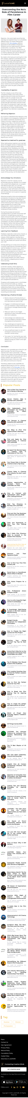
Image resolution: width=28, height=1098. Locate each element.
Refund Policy (5, 1050)
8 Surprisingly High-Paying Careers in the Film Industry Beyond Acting (16, 611)
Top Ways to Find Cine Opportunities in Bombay (16, 430)
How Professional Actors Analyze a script (16, 591)
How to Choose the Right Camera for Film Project (16, 631)
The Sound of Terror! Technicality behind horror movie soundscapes (16, 822)
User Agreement (6, 1045)
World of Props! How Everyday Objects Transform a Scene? (16, 714)
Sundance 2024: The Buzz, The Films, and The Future (16, 925)
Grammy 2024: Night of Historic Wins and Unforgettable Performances (16, 897)
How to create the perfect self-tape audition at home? (16, 704)
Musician (6, 1022)
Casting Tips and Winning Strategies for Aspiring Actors (16, 787)
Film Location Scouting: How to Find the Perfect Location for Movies (16, 673)
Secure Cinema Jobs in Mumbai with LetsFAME (16, 399)
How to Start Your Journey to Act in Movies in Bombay (16, 390)
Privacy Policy (5, 1048)
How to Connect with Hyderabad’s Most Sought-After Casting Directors (16, 494)
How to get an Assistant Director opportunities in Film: (16, 1006)
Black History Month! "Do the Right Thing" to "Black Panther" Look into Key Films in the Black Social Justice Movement (16, 875)
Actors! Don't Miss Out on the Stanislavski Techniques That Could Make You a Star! (16, 652)
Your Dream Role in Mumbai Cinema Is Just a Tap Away (16, 463)
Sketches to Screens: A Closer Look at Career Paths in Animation (16, 798)
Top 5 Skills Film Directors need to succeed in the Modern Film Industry (16, 535)
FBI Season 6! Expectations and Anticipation (16, 886)
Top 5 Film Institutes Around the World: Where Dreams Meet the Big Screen (16, 950)
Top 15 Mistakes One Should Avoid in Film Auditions (16, 662)
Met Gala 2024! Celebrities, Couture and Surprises (16, 755)
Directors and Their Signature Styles (16, 554)
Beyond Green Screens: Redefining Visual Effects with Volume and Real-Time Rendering (16, 984)
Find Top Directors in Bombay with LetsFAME (16, 504)
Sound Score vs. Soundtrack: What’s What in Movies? (16, 572)
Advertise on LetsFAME (8, 1059)
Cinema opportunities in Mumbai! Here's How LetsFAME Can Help (16, 484)
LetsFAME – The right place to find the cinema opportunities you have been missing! (16, 811)
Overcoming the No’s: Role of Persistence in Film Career (16, 545)
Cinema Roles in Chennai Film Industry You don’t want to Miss (16, 473)
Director (18, 1022)
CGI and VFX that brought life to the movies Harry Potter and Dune (16, 833)
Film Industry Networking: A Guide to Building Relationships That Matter (16, 972)
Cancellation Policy (7, 1053)
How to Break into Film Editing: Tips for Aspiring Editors (16, 693)
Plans (2, 1039)
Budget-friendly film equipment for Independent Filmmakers (16, 622)
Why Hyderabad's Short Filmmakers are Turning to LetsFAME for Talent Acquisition (16, 411)
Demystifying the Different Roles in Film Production (16, 962)
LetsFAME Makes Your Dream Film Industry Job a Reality (16, 853)
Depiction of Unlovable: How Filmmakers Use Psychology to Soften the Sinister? (16, 776)
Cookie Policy (5, 1056)
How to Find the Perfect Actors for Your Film (16, 682)
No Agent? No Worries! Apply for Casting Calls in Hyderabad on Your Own (16, 451)
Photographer (8, 1026)
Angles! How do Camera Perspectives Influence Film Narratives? (16, 765)
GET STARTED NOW (13, 1069)
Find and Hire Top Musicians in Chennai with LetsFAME (16, 514)
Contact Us (4, 1042)
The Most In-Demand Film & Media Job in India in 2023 (16, 994)
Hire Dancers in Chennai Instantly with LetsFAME (16, 421)
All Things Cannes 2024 (14, 724)
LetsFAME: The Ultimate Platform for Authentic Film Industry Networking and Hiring (16, 734)
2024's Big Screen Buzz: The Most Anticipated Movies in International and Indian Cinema (16, 938)
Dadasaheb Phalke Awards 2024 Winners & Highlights (16, 863)
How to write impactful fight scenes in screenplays (16, 600)
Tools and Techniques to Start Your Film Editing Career (16, 524)
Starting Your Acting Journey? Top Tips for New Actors (16, 642)
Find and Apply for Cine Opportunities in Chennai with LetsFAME (16, 441)
